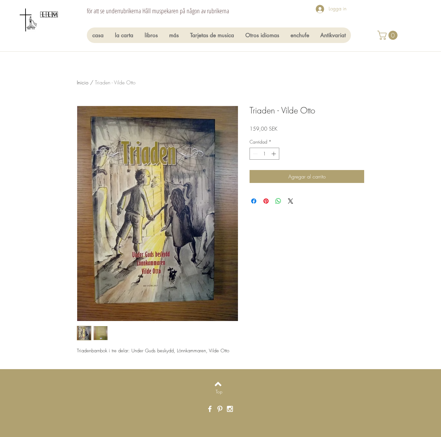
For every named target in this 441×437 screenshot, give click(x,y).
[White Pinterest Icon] (220, 409)
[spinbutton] (264, 153)
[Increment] (274, 153)
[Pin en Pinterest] (266, 201)
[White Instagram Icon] (230, 409)
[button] (388, 35)
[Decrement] (255, 153)
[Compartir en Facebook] (254, 201)
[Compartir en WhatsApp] (278, 201)
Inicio (82, 82)
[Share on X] (290, 201)
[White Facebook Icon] (210, 409)
